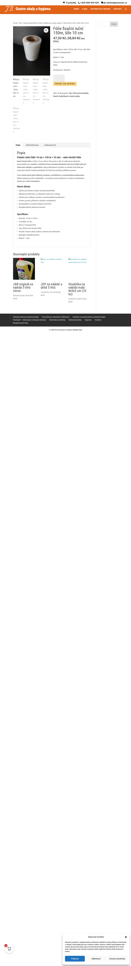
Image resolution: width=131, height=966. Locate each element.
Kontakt (118, 10)
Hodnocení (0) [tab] (50, 146)
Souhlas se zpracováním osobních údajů (89, 318)
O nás (84, 10)
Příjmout (75, 959)
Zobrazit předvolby (117, 959)
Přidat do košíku (65, 85)
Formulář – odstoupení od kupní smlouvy (29, 321)
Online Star (77, 331)
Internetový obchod (100, 10)
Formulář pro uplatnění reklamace (55, 318)
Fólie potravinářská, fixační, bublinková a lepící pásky (42, 24)
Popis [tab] (18, 146)
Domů (76, 10)
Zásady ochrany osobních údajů (26, 318)
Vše (20, 24)
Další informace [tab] (32, 146)
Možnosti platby (75, 321)
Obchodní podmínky (57, 321)
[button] (126, 937)
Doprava (88, 321)
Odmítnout (96, 959)
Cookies (98, 321)
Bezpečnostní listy (20, 324)
